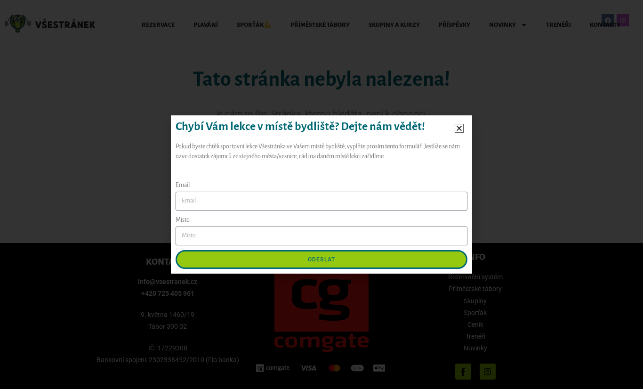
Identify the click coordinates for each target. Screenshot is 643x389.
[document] (321, 194)
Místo (183, 220)
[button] (459, 128)
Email (183, 185)
